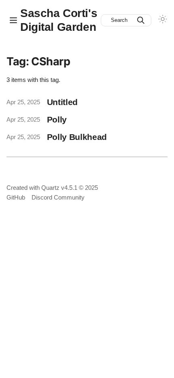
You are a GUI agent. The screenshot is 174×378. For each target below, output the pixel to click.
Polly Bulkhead (77, 137)
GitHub (15, 197)
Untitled (62, 102)
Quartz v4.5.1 (59, 187)
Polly (57, 120)
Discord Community (58, 197)
